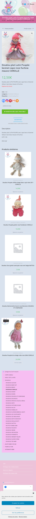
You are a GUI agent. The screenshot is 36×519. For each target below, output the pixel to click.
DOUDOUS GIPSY (10, 403)
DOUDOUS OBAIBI (10, 430)
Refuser (18, 508)
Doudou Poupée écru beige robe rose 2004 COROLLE (18, 355)
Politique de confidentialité (11, 467)
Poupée (13, 96)
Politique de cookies (13, 516)
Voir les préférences (18, 512)
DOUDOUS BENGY (10, 387)
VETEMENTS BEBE (9, 449)
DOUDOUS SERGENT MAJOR (13, 437)
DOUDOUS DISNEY (10, 392)
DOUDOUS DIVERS (10, 394)
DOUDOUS (8, 380)
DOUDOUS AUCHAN (11, 383)
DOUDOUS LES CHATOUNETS (13, 414)
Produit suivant (27, 28)
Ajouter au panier (18, 191)
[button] (33, 493)
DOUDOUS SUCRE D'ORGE (12, 439)
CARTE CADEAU (9, 375)
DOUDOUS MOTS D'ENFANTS (13, 419)
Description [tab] (18, 119)
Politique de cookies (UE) (10, 473)
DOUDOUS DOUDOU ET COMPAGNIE (18, 304)
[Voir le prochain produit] (33, 28)
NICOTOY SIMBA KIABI (11, 425)
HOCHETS (23, 222)
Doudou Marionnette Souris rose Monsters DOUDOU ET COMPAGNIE (18, 307)
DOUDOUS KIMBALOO (11, 410)
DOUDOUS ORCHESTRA (12, 432)
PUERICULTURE (9, 446)
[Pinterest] (10, 100)
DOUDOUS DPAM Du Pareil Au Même (15, 401)
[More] (17, 100)
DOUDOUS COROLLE (13, 94)
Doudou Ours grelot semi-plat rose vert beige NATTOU (18, 265)
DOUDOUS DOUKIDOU (11, 398)
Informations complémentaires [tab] (18, 123)
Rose (17, 96)
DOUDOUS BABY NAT (11, 385)
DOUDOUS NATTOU (18, 263)
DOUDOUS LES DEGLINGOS (13, 416)
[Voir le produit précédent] (3, 28)
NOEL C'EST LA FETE (10, 377)
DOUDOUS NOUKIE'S (11, 428)
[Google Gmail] (13, 100)
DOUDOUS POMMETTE (12, 434)
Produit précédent (9, 28)
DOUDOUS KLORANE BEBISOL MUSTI (15, 412)
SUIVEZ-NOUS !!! (9, 482)
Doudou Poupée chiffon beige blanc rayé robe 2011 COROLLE (18, 183)
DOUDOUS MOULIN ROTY (12, 421)
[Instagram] (6, 100)
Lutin (9, 96)
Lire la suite (18, 362)
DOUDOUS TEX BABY (11, 441)
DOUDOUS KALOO (10, 407)
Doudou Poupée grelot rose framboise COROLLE (17, 225)
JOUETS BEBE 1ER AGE (10, 444)
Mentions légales (23, 516)
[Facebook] (3, 100)
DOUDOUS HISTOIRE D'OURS (13, 405)
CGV (4, 463)
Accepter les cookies (18, 503)
